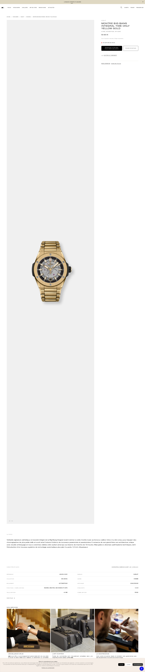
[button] (16, 7)
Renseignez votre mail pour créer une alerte (112, 48)
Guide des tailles (116, 63)
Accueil (8, 16)
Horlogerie (15, 16)
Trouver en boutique (130, 48)
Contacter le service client (120, 567)
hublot (22, 16)
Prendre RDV (140, 7)
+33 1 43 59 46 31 (133, 567)
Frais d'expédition (105, 38)
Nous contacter (105, 63)
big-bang (28, 16)
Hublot (103, 20)
